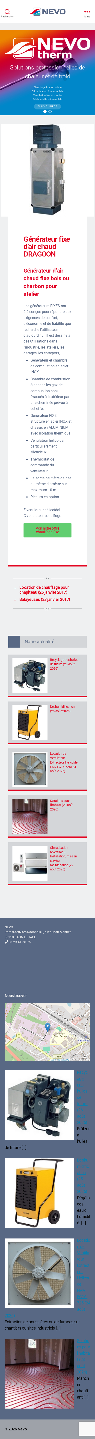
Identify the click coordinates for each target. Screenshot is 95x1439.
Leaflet (53, 1059)
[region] (47, 72)
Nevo (22, 1429)
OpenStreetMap (63, 1059)
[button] (45, 111)
